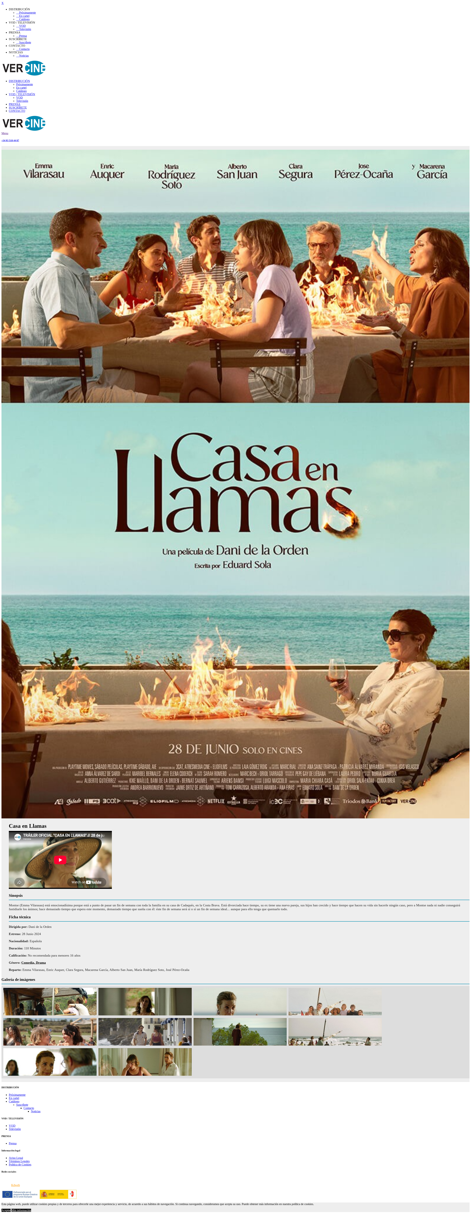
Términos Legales (19, 1161)
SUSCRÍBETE (18, 107)
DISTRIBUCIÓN (19, 81)
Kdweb (15, 1185)
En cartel (22, 15)
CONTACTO (17, 110)
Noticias (22, 55)
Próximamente (26, 12)
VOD (21, 25)
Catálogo (23, 19)
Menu (4, 133)
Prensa (21, 35)
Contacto (23, 49)
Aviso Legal (16, 1157)
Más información (21, 1210)
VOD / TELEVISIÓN (22, 94)
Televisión (23, 29)
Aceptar (6, 1210)
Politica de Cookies (20, 1164)
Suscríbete (23, 42)
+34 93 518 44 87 (10, 140)
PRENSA (14, 104)
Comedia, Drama (33, 962)
